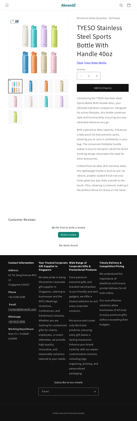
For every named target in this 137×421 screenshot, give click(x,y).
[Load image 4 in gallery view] (62, 86)
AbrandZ (63, 413)
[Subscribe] (94, 391)
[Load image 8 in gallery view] (62, 102)
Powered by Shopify (76, 413)
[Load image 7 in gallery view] (46, 102)
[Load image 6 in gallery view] (31, 102)
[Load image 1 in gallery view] (15, 86)
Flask (80, 62)
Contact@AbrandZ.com (22, 309)
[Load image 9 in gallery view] (15, 117)
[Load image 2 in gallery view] (31, 86)
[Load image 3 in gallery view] (46, 86)
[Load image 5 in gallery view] (15, 102)
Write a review (68, 234)
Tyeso (87, 62)
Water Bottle (98, 62)
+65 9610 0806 (16, 321)
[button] (7, 5)
